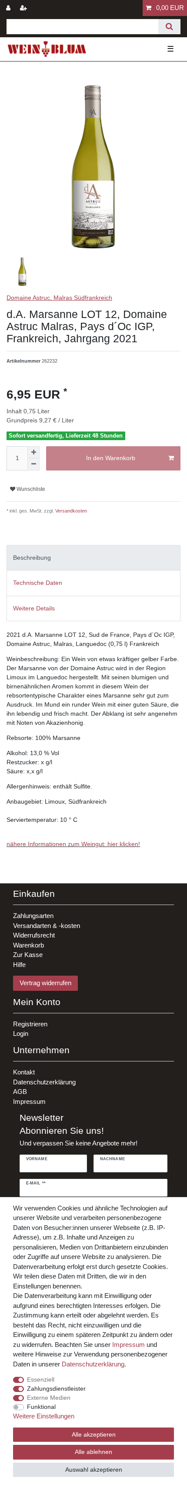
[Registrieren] (24, 8)
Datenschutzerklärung (44, 1082)
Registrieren (30, 1024)
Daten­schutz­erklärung (93, 1364)
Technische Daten (37, 582)
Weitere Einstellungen (43, 1416)
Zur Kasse (28, 954)
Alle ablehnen (93, 1451)
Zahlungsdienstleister (56, 1388)
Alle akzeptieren (94, 1434)
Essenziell (40, 1379)
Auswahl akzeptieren (93, 1469)
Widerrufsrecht (34, 935)
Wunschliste (30, 489)
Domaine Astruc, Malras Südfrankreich (59, 297)
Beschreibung (32, 557)
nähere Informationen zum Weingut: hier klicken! (73, 843)
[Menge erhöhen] (33, 452)
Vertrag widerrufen (45, 982)
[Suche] (169, 26)
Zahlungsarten (33, 915)
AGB (20, 1091)
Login (20, 1033)
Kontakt (24, 1072)
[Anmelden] (9, 8)
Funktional (41, 1406)
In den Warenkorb (110, 457)
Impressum (29, 1101)
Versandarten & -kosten (46, 925)
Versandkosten (70, 510)
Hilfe (19, 964)
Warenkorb (28, 945)
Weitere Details (34, 608)
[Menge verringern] (33, 464)
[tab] (93, 558)
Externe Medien (48, 1397)
